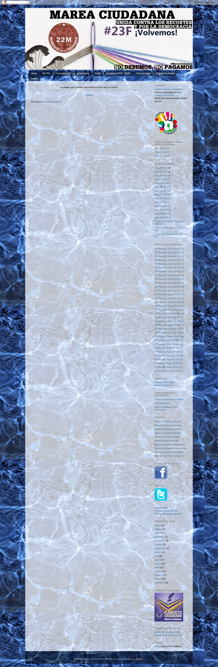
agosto (157, 552)
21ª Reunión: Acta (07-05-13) (169, 294)
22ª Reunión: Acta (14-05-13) (169, 290)
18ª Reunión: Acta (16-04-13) (169, 306)
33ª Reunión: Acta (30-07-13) (169, 248)
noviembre (159, 541)
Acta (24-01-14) (162, 172)
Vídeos (158, 646)
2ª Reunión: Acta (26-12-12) (168, 367)
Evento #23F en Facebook (167, 635)
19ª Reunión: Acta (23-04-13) (169, 302)
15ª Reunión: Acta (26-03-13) (169, 317)
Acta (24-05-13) (162, 191)
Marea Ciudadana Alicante (167, 421)
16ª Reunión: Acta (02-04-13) (169, 313)
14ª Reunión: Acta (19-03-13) (169, 321)
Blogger (139, 659)
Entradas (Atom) (53, 102)
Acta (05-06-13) (162, 187)
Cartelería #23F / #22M (118, 73)
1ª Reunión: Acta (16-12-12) (168, 371)
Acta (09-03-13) (162, 214)
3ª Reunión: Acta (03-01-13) (168, 363)
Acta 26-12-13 (161, 152)
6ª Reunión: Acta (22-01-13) (168, 352)
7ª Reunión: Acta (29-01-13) (168, 348)
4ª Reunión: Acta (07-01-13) (168, 359)
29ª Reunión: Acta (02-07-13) (169, 264)
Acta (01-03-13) (162, 217)
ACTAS (46, 73)
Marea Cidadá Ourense (166, 440)
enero (157, 533)
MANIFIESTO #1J (163, 385)
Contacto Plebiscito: (164, 95)
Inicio (34, 73)
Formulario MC (63, 73)
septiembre (160, 548)
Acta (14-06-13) (162, 183)
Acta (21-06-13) (162, 179)
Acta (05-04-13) (162, 206)
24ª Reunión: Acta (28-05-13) (169, 283)
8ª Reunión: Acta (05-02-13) (168, 344)
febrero (158, 529)
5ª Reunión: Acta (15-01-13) (168, 355)
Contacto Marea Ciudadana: (168, 89)
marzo (157, 525)
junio (156, 560)
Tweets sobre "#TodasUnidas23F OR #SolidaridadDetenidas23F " (168, 511)
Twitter (34, 78)
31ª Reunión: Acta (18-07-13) (169, 256)
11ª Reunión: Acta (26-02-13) (169, 332)
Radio (98, 73)
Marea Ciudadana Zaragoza (168, 456)
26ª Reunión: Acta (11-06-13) (169, 275)
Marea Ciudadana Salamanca (169, 444)
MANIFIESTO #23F (164, 382)
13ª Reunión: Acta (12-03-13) (169, 325)
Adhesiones (83, 73)
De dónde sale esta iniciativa (168, 399)
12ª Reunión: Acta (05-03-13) (169, 329)
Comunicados (143, 73)
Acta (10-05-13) (162, 198)
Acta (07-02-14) (162, 168)
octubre (158, 544)
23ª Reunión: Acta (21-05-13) (169, 287)
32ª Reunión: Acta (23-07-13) (169, 252)
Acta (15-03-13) (162, 210)
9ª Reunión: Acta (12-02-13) (168, 340)
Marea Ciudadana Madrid (167, 433)
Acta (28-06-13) (162, 175)
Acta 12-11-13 (161, 156)
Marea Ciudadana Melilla (167, 437)
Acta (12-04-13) (162, 202)
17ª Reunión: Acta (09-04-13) (169, 310)
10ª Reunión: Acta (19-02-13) (169, 336)
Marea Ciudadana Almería (167, 425)
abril (156, 567)
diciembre (159, 537)
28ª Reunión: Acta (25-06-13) (169, 267)
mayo (157, 563)
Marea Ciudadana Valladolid (168, 452)
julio (156, 556)
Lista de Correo (162, 403)
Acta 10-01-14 (161, 148)
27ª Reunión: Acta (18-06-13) (169, 271)
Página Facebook (165, 73)
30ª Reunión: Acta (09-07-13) (169, 260)
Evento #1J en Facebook (167, 632)
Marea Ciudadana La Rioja (168, 429)
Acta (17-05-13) (162, 194)
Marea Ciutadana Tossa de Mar (170, 448)
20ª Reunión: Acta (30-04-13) (169, 298)
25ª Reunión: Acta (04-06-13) (169, 279)
